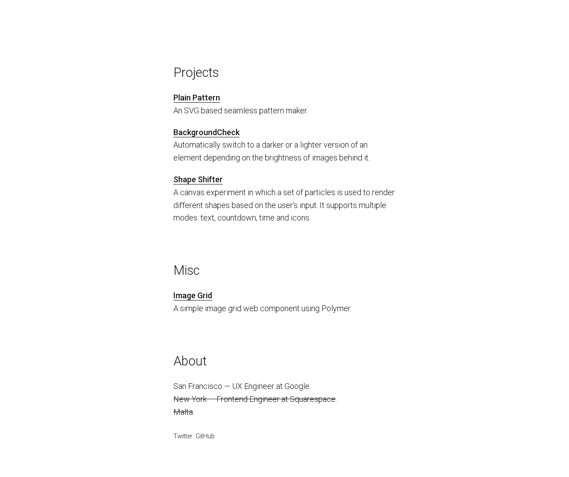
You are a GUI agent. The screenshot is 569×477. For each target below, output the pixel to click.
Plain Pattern (196, 97)
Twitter (182, 436)
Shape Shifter (198, 179)
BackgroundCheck (206, 132)
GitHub (205, 436)
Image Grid (192, 295)
